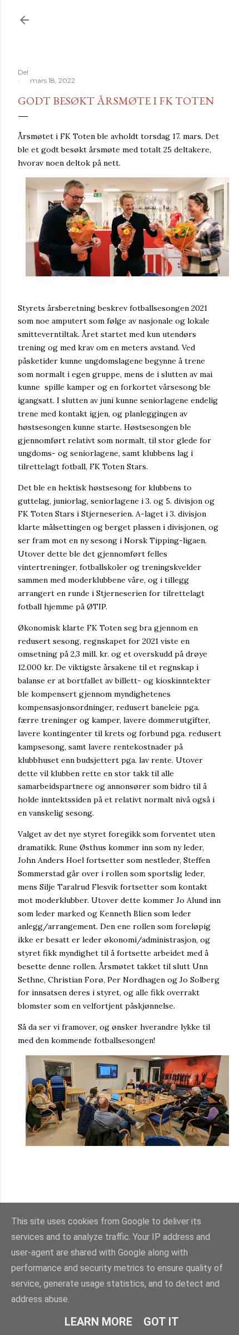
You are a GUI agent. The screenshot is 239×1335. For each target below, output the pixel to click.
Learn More (98, 1321)
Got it (161, 1321)
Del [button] (23, 72)
